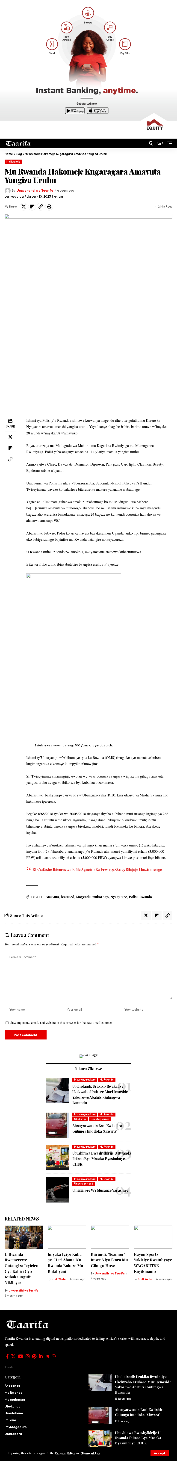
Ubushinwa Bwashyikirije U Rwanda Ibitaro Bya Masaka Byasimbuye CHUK (101, 1159)
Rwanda (145, 897)
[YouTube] (20, 1356)
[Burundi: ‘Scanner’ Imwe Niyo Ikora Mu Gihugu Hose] (110, 1237)
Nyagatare (119, 897)
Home (9, 154)
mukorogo (100, 897)
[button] (159, 1453)
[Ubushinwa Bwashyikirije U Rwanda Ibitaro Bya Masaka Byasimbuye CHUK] (57, 1157)
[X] (13, 1356)
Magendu (83, 897)
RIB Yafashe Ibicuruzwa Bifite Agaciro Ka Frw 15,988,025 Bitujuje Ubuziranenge (97, 869)
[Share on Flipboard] (32, 207)
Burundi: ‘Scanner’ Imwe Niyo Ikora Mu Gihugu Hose (109, 1260)
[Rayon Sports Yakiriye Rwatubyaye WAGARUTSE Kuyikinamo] (153, 1237)
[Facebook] (7, 1356)
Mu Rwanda (13, 161)
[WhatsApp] (53, 1356)
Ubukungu (80, 1119)
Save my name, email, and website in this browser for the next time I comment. (62, 1022)
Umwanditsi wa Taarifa (35, 190)
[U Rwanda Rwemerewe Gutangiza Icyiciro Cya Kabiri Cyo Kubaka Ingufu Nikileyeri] (24, 1237)
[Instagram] (27, 1356)
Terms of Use (90, 1453)
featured (67, 897)
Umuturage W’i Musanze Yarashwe (100, 1190)
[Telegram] (47, 1356)
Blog (19, 154)
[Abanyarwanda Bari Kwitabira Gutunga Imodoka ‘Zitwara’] (57, 1125)
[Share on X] (23, 207)
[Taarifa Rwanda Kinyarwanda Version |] (18, 143)
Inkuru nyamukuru (85, 1079)
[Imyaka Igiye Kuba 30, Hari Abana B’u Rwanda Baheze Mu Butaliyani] (67, 1237)
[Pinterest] (34, 1356)
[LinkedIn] (41, 1356)
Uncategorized (100, 1119)
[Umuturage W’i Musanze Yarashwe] (57, 1190)
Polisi (133, 897)
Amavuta (52, 897)
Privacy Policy (65, 1453)
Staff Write (59, 1279)
